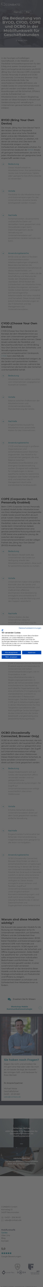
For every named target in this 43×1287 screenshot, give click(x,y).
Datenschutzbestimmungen (30, 628)
